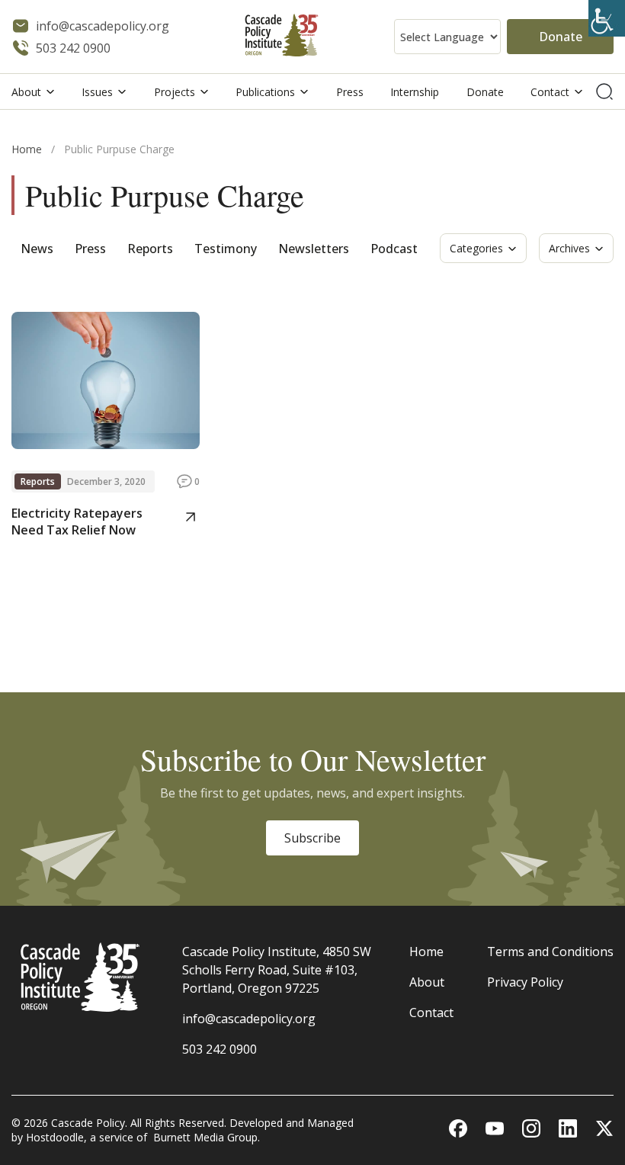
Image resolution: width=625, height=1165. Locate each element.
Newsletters (313, 248)
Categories (476, 248)
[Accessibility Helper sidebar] (606, 18)
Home (26, 149)
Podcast (394, 248)
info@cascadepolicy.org (249, 1018)
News (37, 248)
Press (350, 92)
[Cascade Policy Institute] (281, 37)
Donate (560, 36)
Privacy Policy (525, 982)
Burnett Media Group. (206, 1137)
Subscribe (312, 838)
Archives (569, 248)
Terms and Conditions (550, 951)
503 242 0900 (219, 1049)
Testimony (225, 248)
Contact (549, 92)
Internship (414, 92)
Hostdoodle (55, 1137)
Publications (265, 92)
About (26, 92)
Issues (97, 92)
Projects (174, 92)
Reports (150, 248)
